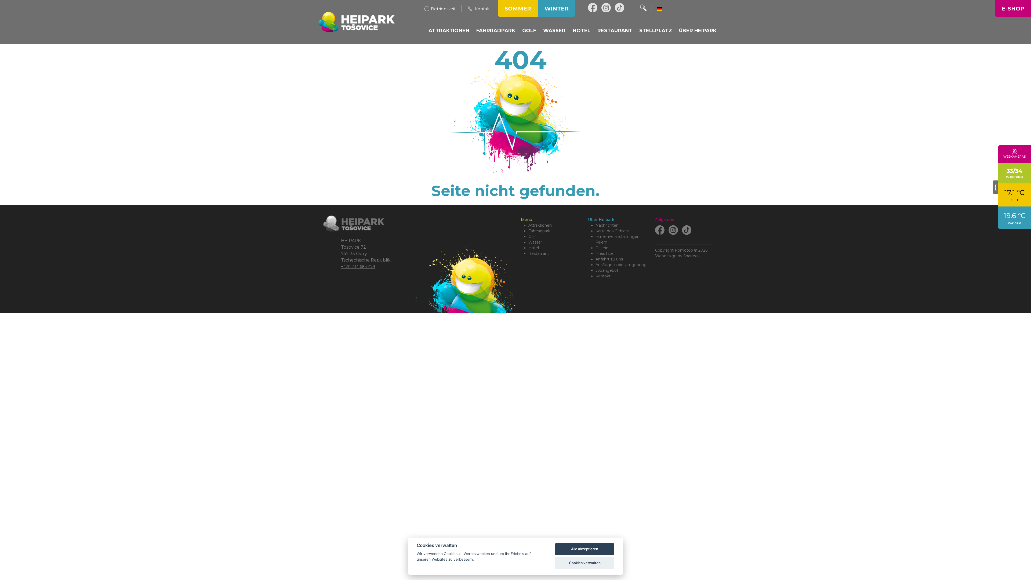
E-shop (1013, 8)
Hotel (533, 247)
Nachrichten (607, 225)
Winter (556, 8)
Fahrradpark (539, 231)
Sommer (517, 8)
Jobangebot (607, 270)
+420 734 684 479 (358, 266)
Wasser (535, 242)
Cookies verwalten (585, 563)
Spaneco (691, 255)
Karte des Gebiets (612, 231)
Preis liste (604, 253)
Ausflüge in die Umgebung (621, 264)
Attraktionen (540, 225)
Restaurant (538, 253)
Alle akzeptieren (584, 549)
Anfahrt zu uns (609, 259)
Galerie (602, 247)
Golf (532, 236)
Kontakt (603, 276)
